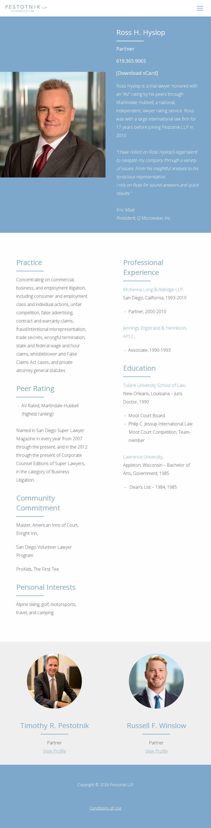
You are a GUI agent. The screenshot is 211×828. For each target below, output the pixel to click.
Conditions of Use (105, 808)
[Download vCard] (137, 73)
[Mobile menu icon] (200, 8)
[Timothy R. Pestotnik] (54, 698)
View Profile (54, 751)
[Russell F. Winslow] (156, 698)
